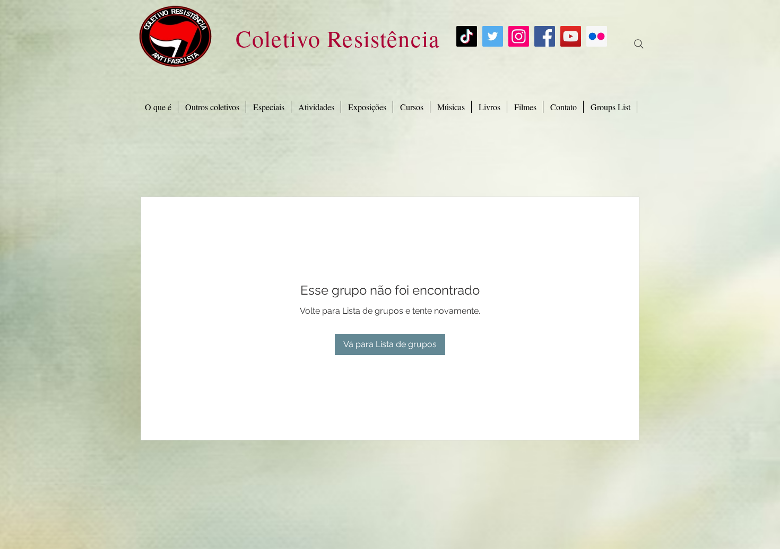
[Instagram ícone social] (518, 36)
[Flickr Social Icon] (596, 36)
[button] (268, 107)
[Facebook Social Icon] (544, 36)
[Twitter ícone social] (492, 36)
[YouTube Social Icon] (570, 36)
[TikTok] (466, 36)
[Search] (639, 44)
